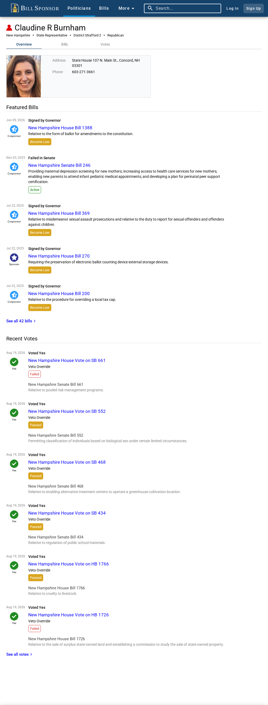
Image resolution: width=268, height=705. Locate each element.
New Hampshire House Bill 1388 (60, 127)
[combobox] (187, 8)
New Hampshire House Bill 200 (59, 293)
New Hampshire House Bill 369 (59, 213)
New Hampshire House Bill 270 (59, 256)
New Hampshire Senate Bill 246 (59, 165)
